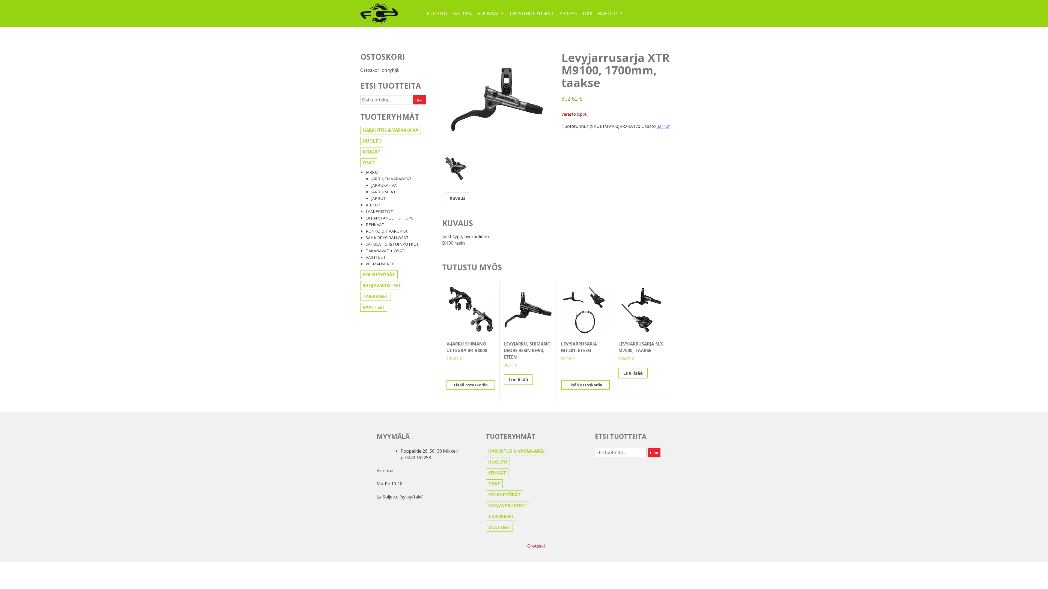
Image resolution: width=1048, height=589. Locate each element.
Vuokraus (490, 13)
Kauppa (462, 13)
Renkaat (375, 224)
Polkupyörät (379, 275)
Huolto (372, 141)
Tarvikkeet (375, 296)
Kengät (371, 152)
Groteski (536, 546)
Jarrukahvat (385, 185)
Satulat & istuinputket (392, 244)
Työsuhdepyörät (531, 13)
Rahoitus (610, 13)
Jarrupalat (383, 191)
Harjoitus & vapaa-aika (390, 130)
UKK (588, 13)
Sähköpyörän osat (387, 237)
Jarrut (373, 172)
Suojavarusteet (382, 286)
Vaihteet (376, 257)
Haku (419, 100)
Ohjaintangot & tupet (391, 218)
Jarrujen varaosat (391, 178)
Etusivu (437, 13)
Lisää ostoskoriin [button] (471, 384)
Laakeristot (379, 211)
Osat (369, 163)
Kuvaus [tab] (457, 198)
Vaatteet (374, 307)
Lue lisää (518, 380)
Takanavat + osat (385, 250)
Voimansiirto (380, 263)
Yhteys (568, 13)
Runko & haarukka (386, 231)
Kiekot (373, 205)
